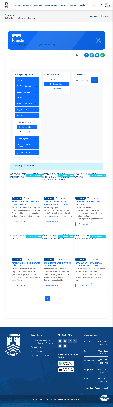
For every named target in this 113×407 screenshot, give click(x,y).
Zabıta (19, 80)
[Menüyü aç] (101, 5)
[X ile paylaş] (92, 55)
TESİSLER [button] (64, 5)
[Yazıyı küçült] (64, 55)
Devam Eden (26, 127)
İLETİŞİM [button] (82, 5)
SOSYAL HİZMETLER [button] (51, 5)
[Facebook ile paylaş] (86, 55)
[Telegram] (60, 346)
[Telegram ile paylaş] (97, 55)
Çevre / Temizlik (23, 152)
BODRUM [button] (73, 5)
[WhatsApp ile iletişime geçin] (104, 398)
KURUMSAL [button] (27, 5)
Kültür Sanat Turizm (25, 103)
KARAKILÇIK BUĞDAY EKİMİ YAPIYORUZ (87, 203)
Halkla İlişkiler (23, 138)
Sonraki (60, 298)
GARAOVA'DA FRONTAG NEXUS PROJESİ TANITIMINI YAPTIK (88, 264)
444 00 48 (38, 347)
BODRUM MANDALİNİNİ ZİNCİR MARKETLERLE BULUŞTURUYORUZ (58, 265)
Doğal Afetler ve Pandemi (23, 145)
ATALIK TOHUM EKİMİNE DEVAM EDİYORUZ (26, 264)
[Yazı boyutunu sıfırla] (68, 55)
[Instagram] (70, 341)
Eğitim (19, 98)
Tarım (19, 115)
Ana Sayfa (94, 16)
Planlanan (25, 131)
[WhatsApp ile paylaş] (102, 55)
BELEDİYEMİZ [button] (37, 5)
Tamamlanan (26, 122)
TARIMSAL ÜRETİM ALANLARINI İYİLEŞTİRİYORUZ (26, 203)
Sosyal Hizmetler (24, 92)
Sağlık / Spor (22, 109)
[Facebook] (60, 341)
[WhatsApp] (75, 341)
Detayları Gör (21, 221)
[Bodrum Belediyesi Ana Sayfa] (6, 5)
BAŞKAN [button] (18, 5)
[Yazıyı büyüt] (72, 55)
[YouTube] (65, 346)
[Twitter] (65, 341)
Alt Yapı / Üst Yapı (24, 86)
